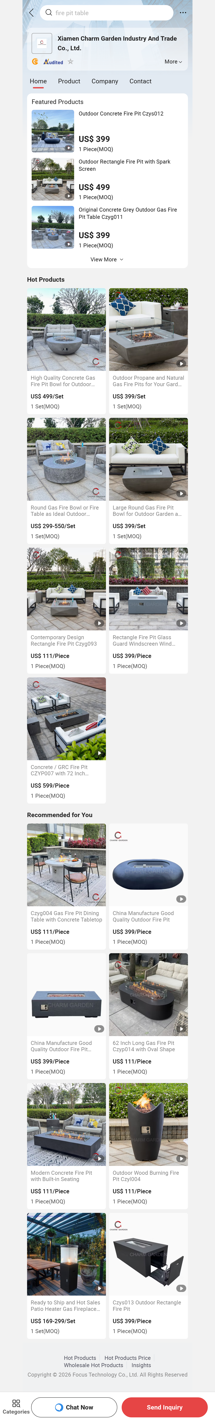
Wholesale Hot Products (93, 1365)
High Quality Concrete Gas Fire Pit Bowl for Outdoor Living (63, 381)
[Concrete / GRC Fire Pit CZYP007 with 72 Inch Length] (66, 718)
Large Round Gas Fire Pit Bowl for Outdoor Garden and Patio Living (148, 510)
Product (69, 81)
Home (38, 81)
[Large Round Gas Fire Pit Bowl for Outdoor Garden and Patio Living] (148, 459)
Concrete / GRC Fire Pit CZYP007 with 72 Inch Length (59, 770)
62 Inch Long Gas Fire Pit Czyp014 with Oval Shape (144, 1046)
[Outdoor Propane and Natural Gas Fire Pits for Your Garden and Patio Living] (148, 329)
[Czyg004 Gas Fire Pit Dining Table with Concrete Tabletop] (66, 865)
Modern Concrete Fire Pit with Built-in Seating (61, 1176)
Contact (141, 81)
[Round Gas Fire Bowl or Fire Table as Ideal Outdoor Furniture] (66, 459)
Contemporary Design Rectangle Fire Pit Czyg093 (64, 640)
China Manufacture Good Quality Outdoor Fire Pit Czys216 (61, 1046)
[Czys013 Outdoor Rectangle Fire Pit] (148, 1254)
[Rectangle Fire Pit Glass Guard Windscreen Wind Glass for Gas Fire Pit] (148, 589)
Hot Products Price (128, 1357)
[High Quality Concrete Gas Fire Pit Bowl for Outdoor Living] (66, 329)
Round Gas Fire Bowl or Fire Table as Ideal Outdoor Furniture (65, 510)
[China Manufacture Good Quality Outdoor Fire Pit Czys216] (66, 994)
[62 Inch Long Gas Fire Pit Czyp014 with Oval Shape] (148, 994)
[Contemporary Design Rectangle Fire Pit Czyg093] (66, 589)
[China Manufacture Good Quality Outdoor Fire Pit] (148, 865)
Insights (141, 1365)
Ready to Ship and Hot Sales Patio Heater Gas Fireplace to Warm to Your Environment (65, 1305)
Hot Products (80, 1357)
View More (104, 259)
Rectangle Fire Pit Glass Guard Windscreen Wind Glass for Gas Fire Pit (142, 640)
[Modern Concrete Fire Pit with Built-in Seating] (66, 1124)
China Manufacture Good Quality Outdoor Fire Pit (143, 916)
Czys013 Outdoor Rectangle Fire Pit (147, 1305)
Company (105, 81)
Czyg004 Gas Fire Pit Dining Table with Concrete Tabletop (66, 916)
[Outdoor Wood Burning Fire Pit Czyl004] (148, 1124)
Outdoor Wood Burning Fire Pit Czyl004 (146, 1176)
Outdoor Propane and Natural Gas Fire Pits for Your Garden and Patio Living (148, 381)
